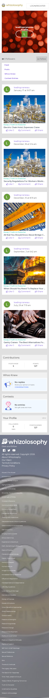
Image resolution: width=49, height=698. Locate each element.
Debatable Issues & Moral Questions (14, 521)
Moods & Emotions (8, 603)
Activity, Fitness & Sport (10, 481)
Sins (3, 660)
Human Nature (7, 566)
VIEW (44, 418)
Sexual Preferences (8, 652)
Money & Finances (8, 599)
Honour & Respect (8, 562)
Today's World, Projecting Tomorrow (14, 681)
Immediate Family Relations (11, 574)
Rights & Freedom (8, 644)
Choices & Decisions (8, 501)
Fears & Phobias (7, 550)
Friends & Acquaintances (10, 554)
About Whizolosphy (11, 457)
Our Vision (7, 460)
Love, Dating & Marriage (10, 591)
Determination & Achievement (12, 525)
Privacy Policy (8, 466)
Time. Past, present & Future (11, 677)
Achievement (6, 476)
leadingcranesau (22, 87)
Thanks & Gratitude (8, 664)
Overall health (7, 615)
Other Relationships (8, 611)
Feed (7, 65)
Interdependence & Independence (13, 583)
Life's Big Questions (8, 587)
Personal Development (9, 632)
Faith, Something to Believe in (12, 546)
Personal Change (8, 628)
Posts (7, 69)
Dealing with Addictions (10, 517)
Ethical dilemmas (8, 538)
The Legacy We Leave (9, 668)
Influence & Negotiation (10, 579)
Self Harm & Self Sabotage (11, 648)
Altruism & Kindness (8, 489)
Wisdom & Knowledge (9, 693)
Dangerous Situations (9, 513)
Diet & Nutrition (7, 530)
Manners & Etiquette (9, 595)
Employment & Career (9, 534)
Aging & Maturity (8, 485)
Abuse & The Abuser (8, 472)
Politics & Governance (9, 636)
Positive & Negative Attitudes (12, 640)
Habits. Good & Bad (8, 558)
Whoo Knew (10, 74)
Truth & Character (18, 125)
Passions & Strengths (9, 619)
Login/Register (37, 6)
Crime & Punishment (9, 509)
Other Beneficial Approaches (11, 607)
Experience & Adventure (10, 542)
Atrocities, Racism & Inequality (12, 493)
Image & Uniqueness (9, 570)
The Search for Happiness (10, 672)
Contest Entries (11, 78)
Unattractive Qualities (9, 689)
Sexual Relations (7, 656)
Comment (25, 130)
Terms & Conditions (11, 463)
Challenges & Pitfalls (9, 497)
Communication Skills (9, 505)
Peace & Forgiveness (8, 623)
